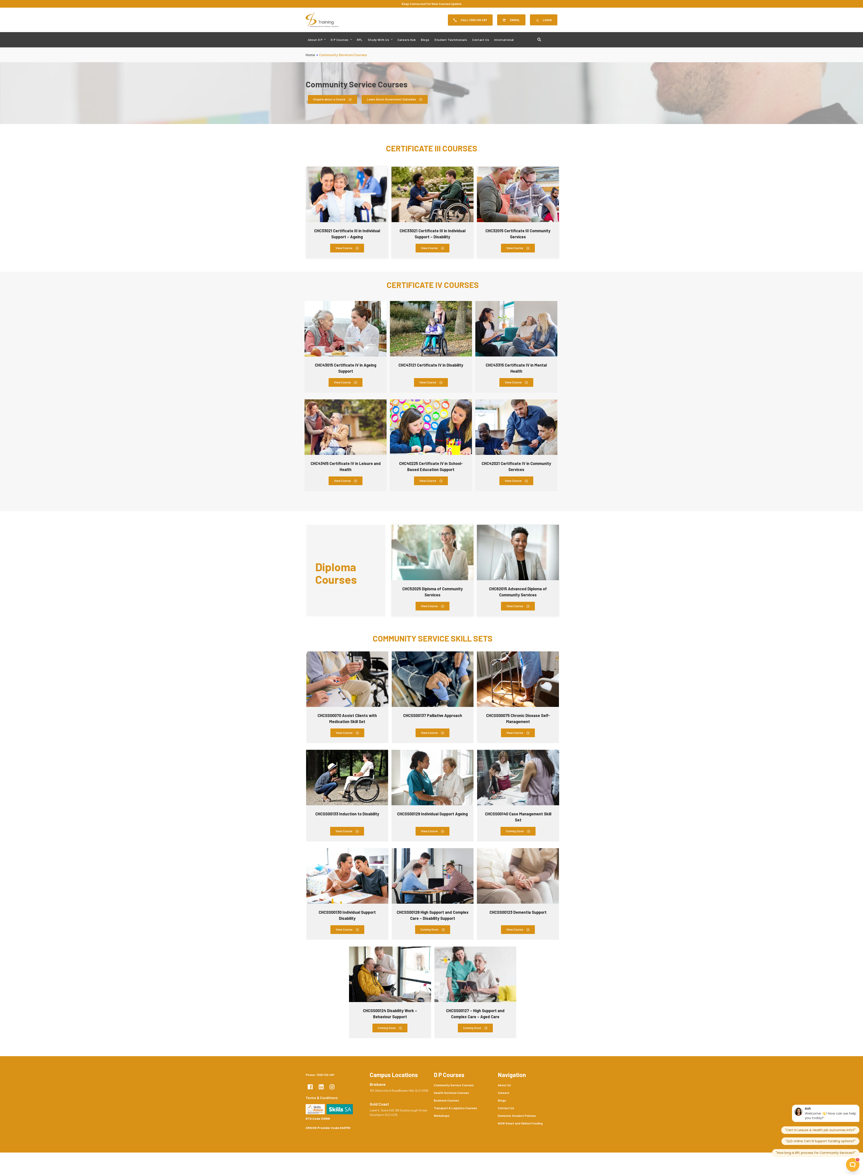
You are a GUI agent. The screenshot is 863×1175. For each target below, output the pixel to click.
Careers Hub (407, 40)
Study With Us (378, 40)
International (504, 40)
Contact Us (480, 40)
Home (310, 55)
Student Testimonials (450, 40)
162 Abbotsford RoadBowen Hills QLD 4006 (399, 1090)
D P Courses (340, 40)
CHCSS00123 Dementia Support (518, 912)
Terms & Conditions (322, 1097)
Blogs (425, 40)
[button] (518, 831)
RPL (360, 40)
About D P (315, 40)
